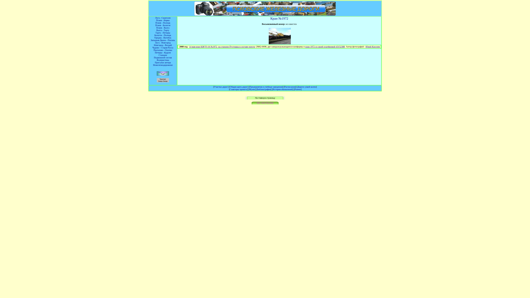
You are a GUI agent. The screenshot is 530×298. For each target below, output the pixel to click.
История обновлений (283, 89)
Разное (298, 89)
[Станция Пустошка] (280, 43)
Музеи (252, 89)
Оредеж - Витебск (162, 38)
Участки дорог (221, 87)
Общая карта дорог (239, 87)
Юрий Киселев (373, 47)
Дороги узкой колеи (306, 87)
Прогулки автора (163, 62)
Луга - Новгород (163, 43)
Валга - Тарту (162, 30)
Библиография (264, 89)
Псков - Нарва (162, 20)
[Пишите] (265, 104)
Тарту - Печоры (162, 33)
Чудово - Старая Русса (162, 47)
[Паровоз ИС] (163, 75)
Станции (163, 55)
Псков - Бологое (162, 25)
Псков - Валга (162, 28)
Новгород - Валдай (163, 45)
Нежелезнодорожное (163, 65)
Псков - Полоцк (162, 23)
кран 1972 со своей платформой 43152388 (325, 47)
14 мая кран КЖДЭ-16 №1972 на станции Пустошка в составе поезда (222, 47)
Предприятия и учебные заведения (266, 87)
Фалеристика (163, 60)
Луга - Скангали (163, 18)
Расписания (289, 87)
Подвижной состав (163, 57)
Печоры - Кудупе (163, 52)
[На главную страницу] (265, 99)
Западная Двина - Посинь (163, 40)
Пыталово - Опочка (163, 50)
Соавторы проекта (238, 89)
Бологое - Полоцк (162, 35)
